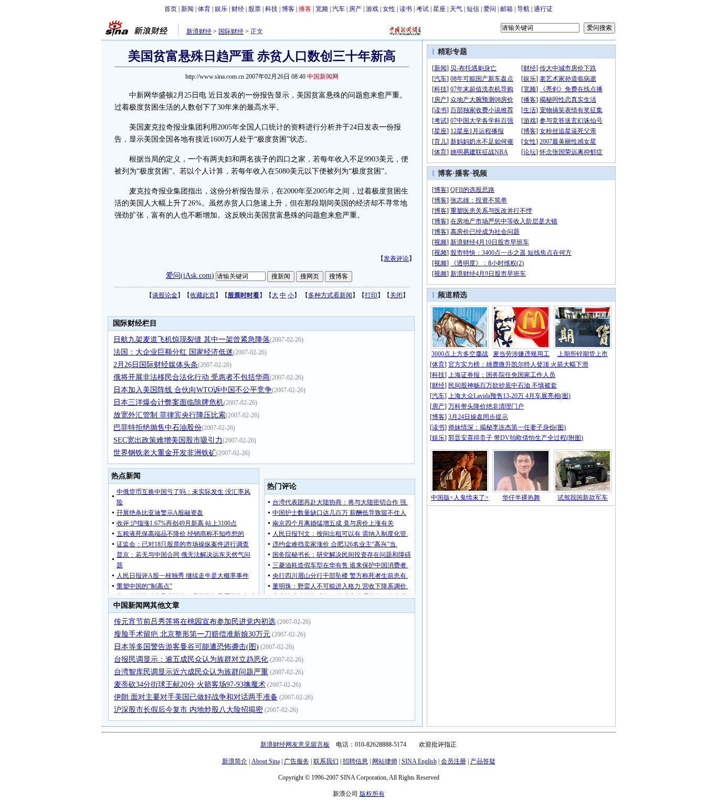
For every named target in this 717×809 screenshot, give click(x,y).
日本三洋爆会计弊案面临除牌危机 (168, 402)
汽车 (338, 9)
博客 (288, 9)
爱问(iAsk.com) (190, 275)
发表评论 (396, 258)
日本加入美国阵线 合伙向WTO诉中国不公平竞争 (192, 390)
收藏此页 (202, 295)
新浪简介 (234, 761)
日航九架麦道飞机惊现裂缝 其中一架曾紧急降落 (191, 339)
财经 (237, 9)
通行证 (543, 9)
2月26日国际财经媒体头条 (155, 365)
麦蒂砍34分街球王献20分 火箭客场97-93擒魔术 (190, 684)
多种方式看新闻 (330, 295)
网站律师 (384, 761)
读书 (405, 9)
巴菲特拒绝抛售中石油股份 (157, 428)
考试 (422, 9)
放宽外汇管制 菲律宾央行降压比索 (169, 415)
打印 (371, 295)
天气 (456, 9)
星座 (439, 9)
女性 (389, 9)
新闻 (187, 9)
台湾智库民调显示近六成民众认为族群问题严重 (191, 672)
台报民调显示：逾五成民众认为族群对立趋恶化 (191, 659)
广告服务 (296, 761)
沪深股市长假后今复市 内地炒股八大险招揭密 (188, 710)
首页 (170, 9)
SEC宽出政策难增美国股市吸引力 (168, 440)
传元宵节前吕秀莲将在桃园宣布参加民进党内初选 (195, 621)
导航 (523, 9)
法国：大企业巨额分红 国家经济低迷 (173, 352)
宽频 (321, 9)
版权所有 (372, 793)
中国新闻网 (323, 76)
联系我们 (326, 761)
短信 (473, 9)
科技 (271, 9)
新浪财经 (199, 31)
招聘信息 (355, 761)
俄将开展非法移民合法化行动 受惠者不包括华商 (191, 377)
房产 (355, 9)
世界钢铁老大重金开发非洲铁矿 (164, 453)
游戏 (372, 9)
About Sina (265, 761)
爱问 (489, 9)
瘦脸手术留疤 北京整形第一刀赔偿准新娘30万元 (192, 634)
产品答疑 (482, 761)
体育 (204, 9)
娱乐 (221, 9)
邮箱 (506, 9)
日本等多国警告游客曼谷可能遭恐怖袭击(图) (186, 647)
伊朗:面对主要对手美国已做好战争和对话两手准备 (196, 697)
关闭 (396, 295)
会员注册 (453, 761)
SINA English (419, 761)
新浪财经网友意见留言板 (295, 744)
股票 (254, 9)
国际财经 (231, 31)
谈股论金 (164, 295)
